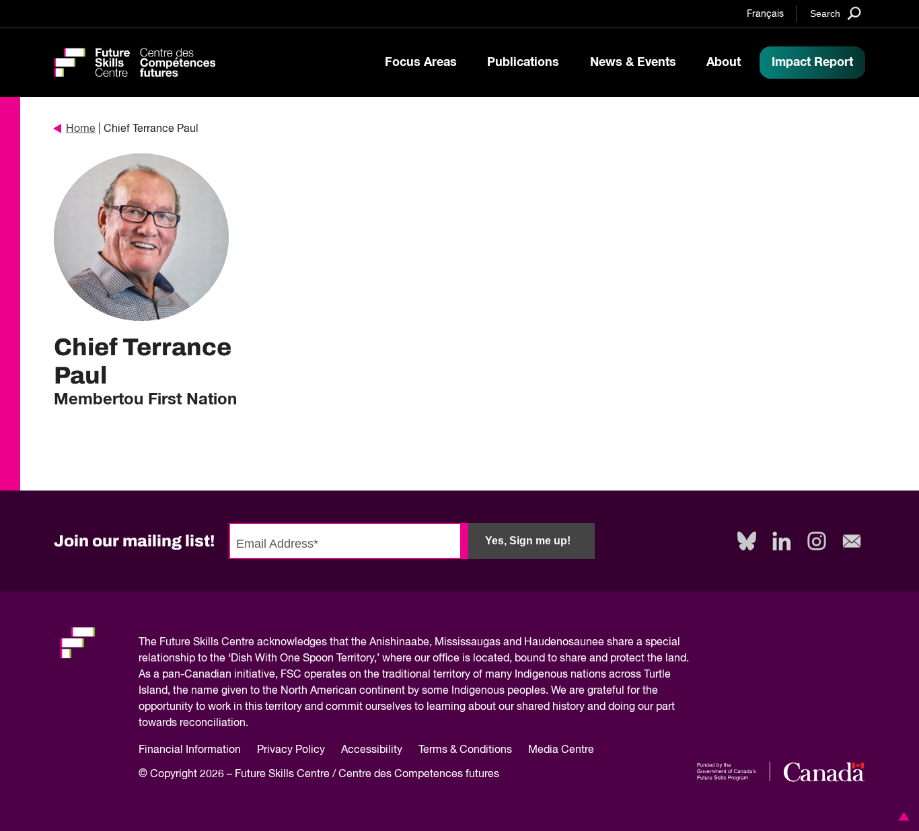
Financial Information (190, 750)
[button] (901, 816)
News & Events (633, 63)
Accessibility (371, 750)
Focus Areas (421, 63)
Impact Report (812, 63)
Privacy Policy (291, 750)
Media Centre (561, 750)
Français (765, 14)
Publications (523, 63)
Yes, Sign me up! (528, 540)
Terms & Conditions (465, 750)
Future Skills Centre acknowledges (243, 642)
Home (81, 129)
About (723, 63)
